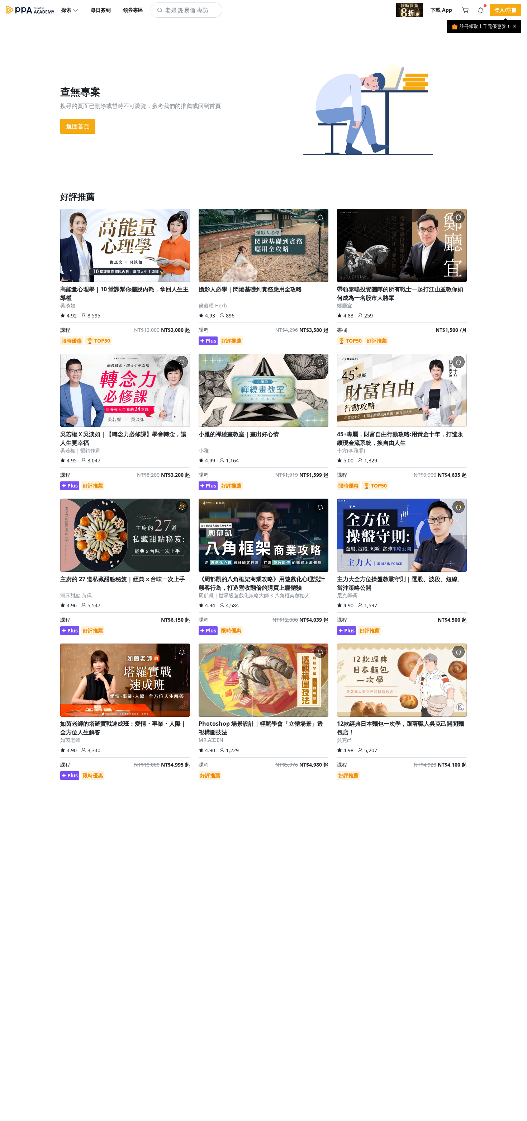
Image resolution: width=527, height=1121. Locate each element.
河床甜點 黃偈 (76, 595)
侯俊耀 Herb (213, 305)
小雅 (204, 450)
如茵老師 (70, 739)
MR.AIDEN (211, 739)
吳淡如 (67, 305)
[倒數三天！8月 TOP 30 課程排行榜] (409, 10)
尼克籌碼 (347, 595)
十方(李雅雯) (351, 450)
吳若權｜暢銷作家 (80, 450)
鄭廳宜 (344, 305)
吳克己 (344, 739)
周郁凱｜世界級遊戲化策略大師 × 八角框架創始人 (254, 595)
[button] (70, 10)
